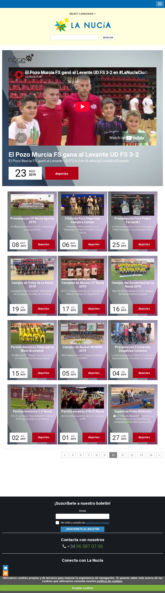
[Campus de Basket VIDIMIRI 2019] (81, 350)
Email (82, 510)
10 (113, 455)
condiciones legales (97, 522)
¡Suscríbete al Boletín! (82, 529)
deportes (61, 173)
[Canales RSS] (5, 573)
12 (131, 455)
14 (150, 455)
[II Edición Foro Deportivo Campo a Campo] (81, 221)
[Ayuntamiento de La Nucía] (82, 24)
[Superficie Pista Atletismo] (131, 414)
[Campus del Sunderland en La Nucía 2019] (131, 286)
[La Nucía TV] (30, 58)
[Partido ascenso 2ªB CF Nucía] (81, 414)
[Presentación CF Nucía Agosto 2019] (31, 221)
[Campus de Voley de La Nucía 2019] (31, 286)
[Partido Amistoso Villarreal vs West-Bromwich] (31, 350)
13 (141, 455)
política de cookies (109, 581)
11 (122, 455)
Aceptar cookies (82, 588)
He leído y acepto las (85, 522)
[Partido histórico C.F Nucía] (31, 414)
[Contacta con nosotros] (5, 567)
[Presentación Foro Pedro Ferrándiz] (131, 221)
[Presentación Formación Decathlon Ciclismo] (131, 350)
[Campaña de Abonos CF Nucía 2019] (81, 286)
